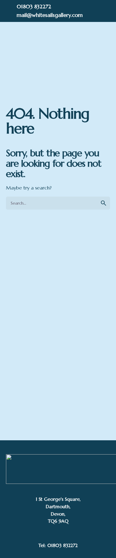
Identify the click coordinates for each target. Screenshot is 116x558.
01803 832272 (34, 6)
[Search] (44, 55)
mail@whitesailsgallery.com (50, 15)
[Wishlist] (58, 55)
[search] (103, 203)
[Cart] (91, 55)
